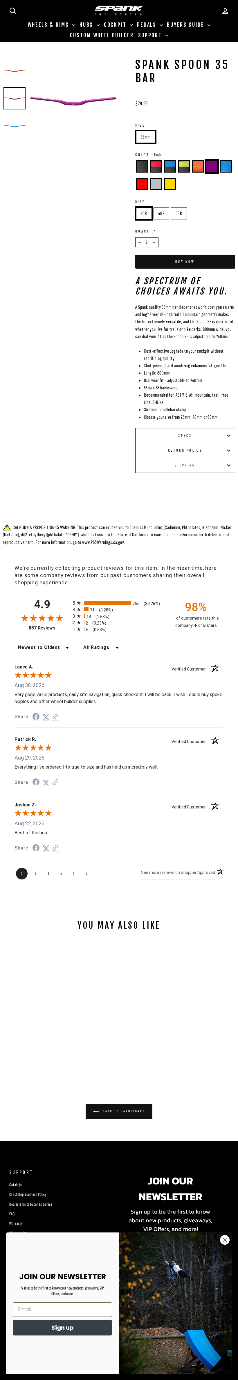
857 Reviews (49, 628)
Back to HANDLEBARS (123, 1111)
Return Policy (185, 450)
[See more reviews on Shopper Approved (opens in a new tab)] (55, 717)
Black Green (184, 166)
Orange (198, 166)
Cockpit (116, 25)
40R (161, 213)
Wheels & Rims (49, 25)
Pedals (147, 25)
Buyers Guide (186, 25)
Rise (140, 201)
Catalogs (15, 1185)
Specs (185, 435)
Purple (212, 166)
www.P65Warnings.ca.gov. (103, 542)
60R (179, 213)
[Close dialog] (225, 1240)
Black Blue (170, 166)
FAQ (12, 1214)
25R (144, 213)
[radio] (119, 603)
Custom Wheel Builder (102, 35)
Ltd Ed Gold (170, 184)
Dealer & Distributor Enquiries (30, 1204)
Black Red (156, 166)
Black (142, 166)
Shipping (185, 465)
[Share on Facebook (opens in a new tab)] (36, 717)
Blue (226, 166)
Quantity (146, 231)
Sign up (62, 1328)
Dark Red (142, 184)
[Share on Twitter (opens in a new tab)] (45, 717)
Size (140, 125)
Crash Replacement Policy (28, 1194)
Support (151, 35)
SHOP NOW (29, 1032)
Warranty (16, 1223)
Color (148, 154)
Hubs (87, 25)
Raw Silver (156, 184)
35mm (146, 137)
